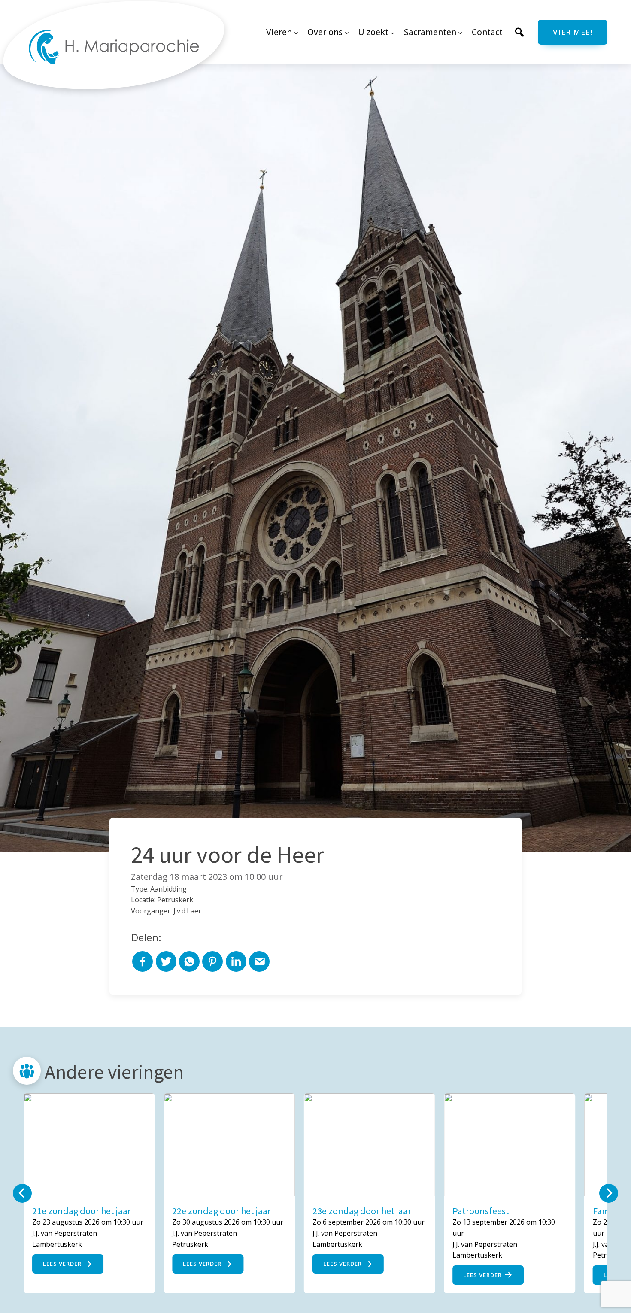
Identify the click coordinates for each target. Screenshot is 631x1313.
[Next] (608, 1193)
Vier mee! (572, 32)
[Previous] (22, 1193)
